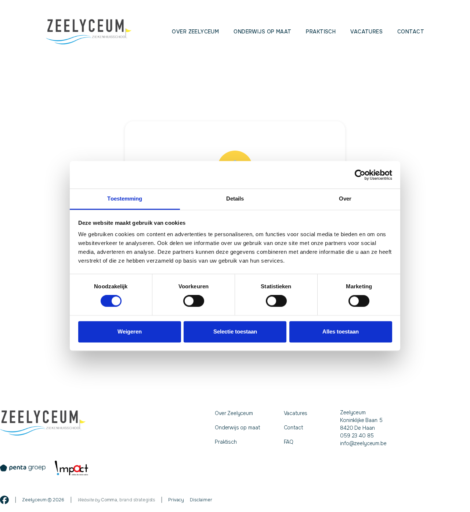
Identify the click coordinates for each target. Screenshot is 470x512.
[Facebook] (4, 499)
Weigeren (130, 331)
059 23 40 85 (356, 435)
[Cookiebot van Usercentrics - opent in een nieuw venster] (360, 174)
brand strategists (128, 500)
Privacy (176, 500)
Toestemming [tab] (124, 198)
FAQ (289, 442)
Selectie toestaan (235, 331)
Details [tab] (235, 198)
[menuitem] (195, 31)
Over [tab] (345, 198)
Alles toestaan (340, 331)
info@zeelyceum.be (363, 443)
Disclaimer (201, 500)
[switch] (193, 301)
